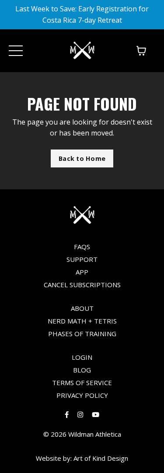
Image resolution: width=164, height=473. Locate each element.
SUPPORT (82, 259)
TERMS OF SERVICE (82, 382)
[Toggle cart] (141, 51)
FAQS (82, 246)
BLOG (82, 369)
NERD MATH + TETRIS (82, 320)
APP (82, 272)
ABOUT (82, 308)
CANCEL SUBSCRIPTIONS (82, 284)
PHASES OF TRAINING (82, 333)
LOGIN (82, 357)
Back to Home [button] (82, 158)
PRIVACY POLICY (82, 395)
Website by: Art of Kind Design (82, 458)
